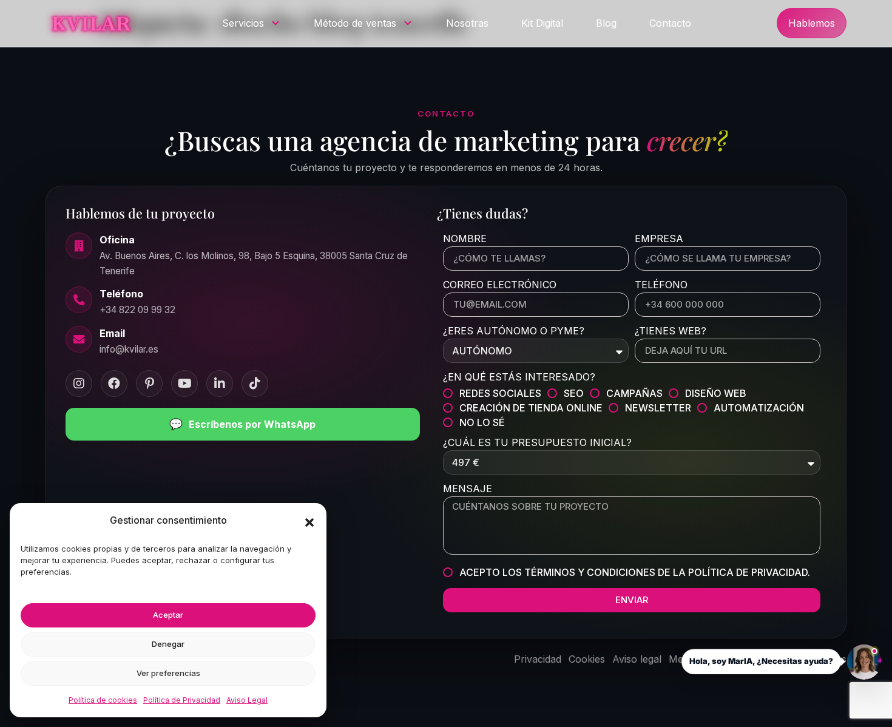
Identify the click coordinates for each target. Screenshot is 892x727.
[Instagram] (79, 383)
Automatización (759, 408)
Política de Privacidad (181, 700)
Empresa (659, 239)
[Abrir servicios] (275, 23)
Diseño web (715, 393)
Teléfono (661, 285)
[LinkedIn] (219, 383)
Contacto (670, 23)
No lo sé (482, 422)
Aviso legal (636, 659)
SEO (574, 393)
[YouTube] (184, 383)
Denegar (168, 644)
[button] (309, 522)
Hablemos (811, 23)
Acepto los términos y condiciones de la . (634, 572)
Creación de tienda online (531, 408)
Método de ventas (355, 23)
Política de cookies (103, 700)
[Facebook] (114, 383)
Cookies (587, 659)
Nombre (465, 239)
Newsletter (658, 408)
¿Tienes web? (670, 331)
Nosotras (467, 23)
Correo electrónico (499, 285)
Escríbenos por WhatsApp (242, 424)
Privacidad (537, 659)
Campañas (634, 393)
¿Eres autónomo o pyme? (513, 331)
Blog (606, 23)
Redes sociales (500, 393)
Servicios (243, 23)
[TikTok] (255, 383)
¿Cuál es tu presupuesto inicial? (537, 443)
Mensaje (467, 489)
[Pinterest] (149, 383)
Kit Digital (542, 23)
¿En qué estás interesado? (519, 377)
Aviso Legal (247, 700)
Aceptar (168, 615)
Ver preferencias (168, 673)
